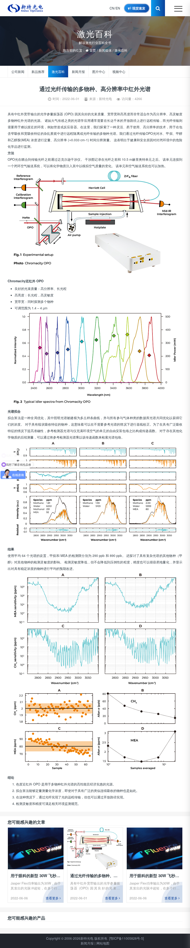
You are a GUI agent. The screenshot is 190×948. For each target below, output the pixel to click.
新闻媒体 (105, 50)
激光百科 (120, 50)
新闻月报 (78, 71)
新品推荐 (38, 71)
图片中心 (98, 71)
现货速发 (138, 8)
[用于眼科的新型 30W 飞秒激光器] (35, 848)
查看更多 (53, 898)
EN (118, 8)
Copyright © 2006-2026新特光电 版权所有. (77, 938)
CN (112, 8)
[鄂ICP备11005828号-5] (126, 938)
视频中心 (118, 71)
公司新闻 (17, 71)
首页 (92, 50)
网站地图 (102, 943)
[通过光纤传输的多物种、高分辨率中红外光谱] (95, 848)
